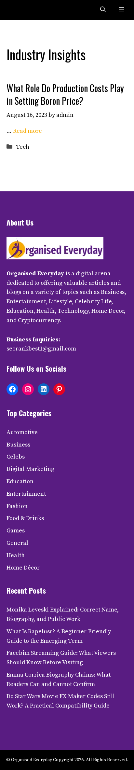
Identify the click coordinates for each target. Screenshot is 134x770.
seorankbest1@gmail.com (41, 348)
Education (20, 481)
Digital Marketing (30, 469)
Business (18, 444)
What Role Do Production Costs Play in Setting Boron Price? (65, 94)
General (17, 543)
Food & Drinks (25, 518)
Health (16, 555)
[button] (103, 10)
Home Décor (23, 567)
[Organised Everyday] (20, 10)
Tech (22, 147)
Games (16, 530)
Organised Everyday (35, 273)
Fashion (17, 506)
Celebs (16, 457)
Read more (27, 131)
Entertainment (26, 494)
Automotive (22, 432)
